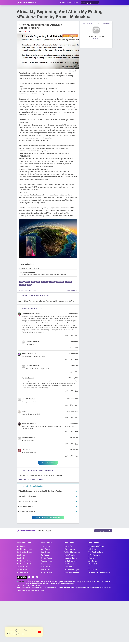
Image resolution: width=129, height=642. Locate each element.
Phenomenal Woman (96, 546)
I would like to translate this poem (30, 479)
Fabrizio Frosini (28, 378)
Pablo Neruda (69, 555)
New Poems (21, 555)
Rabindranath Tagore (72, 570)
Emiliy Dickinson (70, 561)
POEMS (41, 531)
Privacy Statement (61, 581)
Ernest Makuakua (26, 264)
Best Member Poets (24, 561)
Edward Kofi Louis (29, 353)
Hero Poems (45, 570)
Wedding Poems (47, 561)
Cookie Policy (49, 581)
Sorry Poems (45, 567)
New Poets (20, 558)
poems (27, 281)
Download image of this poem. (27, 291)
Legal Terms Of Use (67, 583)
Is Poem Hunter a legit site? (99, 581)
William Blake (69, 567)
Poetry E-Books (46, 573)
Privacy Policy (55, 583)
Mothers (51, 281)
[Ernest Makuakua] (96, 30)
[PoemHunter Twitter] (33, 577)
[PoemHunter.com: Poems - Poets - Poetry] (26, 3)
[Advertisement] (30, 621)
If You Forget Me (94, 555)
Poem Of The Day (23, 573)
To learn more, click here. (15, 634)
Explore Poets (22, 570)
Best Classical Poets (24, 564)
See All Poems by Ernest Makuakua (48, 517)
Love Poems (45, 546)
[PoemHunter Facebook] (29, 577)
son (38, 281)
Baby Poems (45, 549)
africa (33, 281)
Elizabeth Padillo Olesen (31, 313)
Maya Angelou (69, 549)
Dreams (91, 558)
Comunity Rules (44, 583)
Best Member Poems (24, 549)
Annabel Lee (93, 561)
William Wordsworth (71, 573)
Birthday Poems (46, 558)
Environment (59, 281)
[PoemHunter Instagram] (37, 577)
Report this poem (72, 290)
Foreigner (44, 281)
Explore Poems (22, 567)
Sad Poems (45, 555)
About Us (28, 581)
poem (21, 281)
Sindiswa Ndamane (29, 423)
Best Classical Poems (24, 552)
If (88, 567)
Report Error (85, 581)
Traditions (68, 281)
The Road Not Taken (95, 552)
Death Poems (45, 552)
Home (62, 3)
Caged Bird (92, 564)
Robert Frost (68, 546)
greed (29, 284)
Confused (22, 284)
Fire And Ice (92, 570)
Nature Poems (46, 564)
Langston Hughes (70, 558)
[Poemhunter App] (22, 577)
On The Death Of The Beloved (99, 573)
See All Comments (48, 463)
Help (78, 581)
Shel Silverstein (70, 564)
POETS (48, 531)
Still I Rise (92, 549)
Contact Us (71, 581)
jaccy (24, 411)
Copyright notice (38, 581)
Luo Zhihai (26, 450)
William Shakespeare (72, 552)
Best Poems (21, 546)
